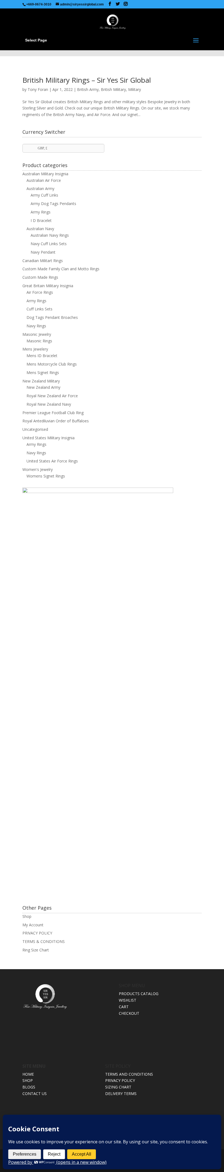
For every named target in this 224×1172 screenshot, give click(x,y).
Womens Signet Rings (45, 476)
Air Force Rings (39, 292)
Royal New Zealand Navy (48, 404)
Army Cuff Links (44, 195)
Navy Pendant (43, 252)
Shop (26, 916)
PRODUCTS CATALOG (138, 993)
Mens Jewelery (35, 349)
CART (124, 1006)
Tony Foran (38, 89)
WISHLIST (127, 1000)
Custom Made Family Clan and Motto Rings (60, 268)
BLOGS (28, 1087)
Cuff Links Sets (39, 308)
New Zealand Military (41, 381)
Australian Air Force (43, 180)
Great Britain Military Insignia (47, 285)
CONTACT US (34, 1093)
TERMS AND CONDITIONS (129, 1074)
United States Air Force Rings (52, 461)
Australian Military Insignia (45, 173)
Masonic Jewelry (36, 334)
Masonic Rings (39, 340)
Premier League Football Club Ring (53, 412)
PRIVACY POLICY (37, 933)
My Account (32, 924)
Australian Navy (40, 228)
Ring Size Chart (35, 950)
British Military (113, 89)
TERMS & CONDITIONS (43, 941)
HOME (28, 1074)
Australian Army (40, 188)
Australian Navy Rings (50, 235)
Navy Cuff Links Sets (49, 243)
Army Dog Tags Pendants (53, 203)
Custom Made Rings (40, 277)
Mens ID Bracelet (41, 355)
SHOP (27, 1080)
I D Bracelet (41, 220)
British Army (88, 89)
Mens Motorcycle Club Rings (51, 364)
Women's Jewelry (37, 469)
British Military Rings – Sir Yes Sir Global (86, 80)
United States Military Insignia (48, 437)
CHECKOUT (129, 1013)
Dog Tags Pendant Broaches (52, 317)
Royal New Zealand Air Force (52, 395)
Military (134, 89)
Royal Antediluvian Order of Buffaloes (55, 420)
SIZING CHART (118, 1087)
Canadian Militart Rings (42, 260)
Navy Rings (36, 325)
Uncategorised (35, 429)
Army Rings (41, 212)
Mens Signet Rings (42, 372)
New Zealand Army (43, 387)
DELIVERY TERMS (121, 1093)
